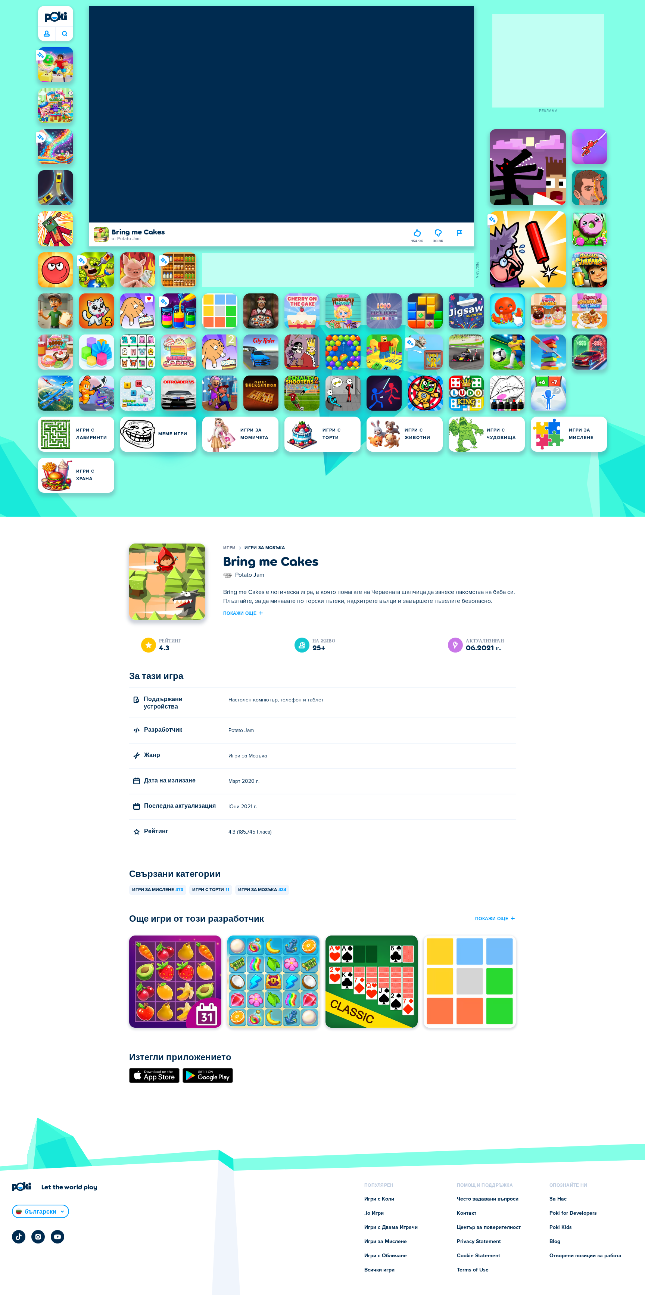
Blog (554, 1241)
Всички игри (379, 1270)
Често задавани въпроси (487, 1199)
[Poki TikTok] (18, 1236)
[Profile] (46, 34)
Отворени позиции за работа (585, 1255)
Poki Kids (560, 1227)
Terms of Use (473, 1270)
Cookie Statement (478, 1255)
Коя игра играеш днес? (64, 34)
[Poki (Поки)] (55, 17)
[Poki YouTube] (57, 1236)
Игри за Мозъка (264, 548)
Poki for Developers (573, 1213)
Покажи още (239, 613)
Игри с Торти (210, 890)
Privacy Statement (479, 1241)
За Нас (558, 1199)
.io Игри (374, 1213)
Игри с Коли (379, 1199)
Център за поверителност (489, 1227)
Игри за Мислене (157, 890)
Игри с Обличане (385, 1255)
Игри (229, 548)
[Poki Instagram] (38, 1236)
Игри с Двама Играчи (391, 1227)
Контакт (466, 1213)
